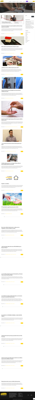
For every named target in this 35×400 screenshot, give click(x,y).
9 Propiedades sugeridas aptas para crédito (9, 207)
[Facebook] (28, 395)
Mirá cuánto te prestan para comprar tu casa (10, 46)
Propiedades (10, 1)
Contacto (24, 1)
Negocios (26, 38)
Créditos (11, 33)
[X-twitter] (29, 395)
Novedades (21, 1)
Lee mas (22, 53)
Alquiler (11, 126)
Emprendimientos (14, 1)
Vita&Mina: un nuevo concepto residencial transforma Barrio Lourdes (30, 21)
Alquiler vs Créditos (5, 183)
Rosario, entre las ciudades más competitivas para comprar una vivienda (29, 26)
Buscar (26, 15)
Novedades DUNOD (27, 40)
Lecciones (27, 37)
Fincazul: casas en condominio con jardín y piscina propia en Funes (30, 24)
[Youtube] (31, 395)
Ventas (12, 74)
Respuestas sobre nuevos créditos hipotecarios (10, 381)
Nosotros (17, 1)
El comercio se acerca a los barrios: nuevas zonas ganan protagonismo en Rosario (30, 27)
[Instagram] (32, 395)
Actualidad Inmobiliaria (7, 33)
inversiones (13, 33)
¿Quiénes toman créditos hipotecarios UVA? (10, 67)
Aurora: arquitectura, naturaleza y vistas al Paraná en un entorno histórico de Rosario (30, 23)
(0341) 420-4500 (30, 1)
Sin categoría (27, 41)
